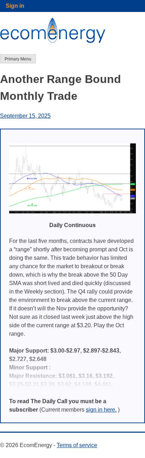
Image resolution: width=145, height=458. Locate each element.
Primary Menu (18, 59)
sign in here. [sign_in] (101, 410)
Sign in (15, 6)
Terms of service (77, 445)
